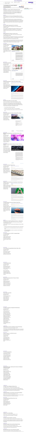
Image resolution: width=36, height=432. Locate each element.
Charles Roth (5, 414)
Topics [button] (12, 2)
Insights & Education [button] (7, 2)
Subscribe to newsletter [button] (31, 2)
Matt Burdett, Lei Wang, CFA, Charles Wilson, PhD (9, 26)
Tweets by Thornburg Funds (26, 9)
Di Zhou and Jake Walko (7, 101)
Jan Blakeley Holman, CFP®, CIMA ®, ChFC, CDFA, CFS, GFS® (11, 34)
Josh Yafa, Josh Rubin (6, 351)
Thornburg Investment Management (16, 10)
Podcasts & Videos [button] (7, 3)
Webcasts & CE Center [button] (17, 2)
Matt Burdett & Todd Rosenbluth (7, 10)
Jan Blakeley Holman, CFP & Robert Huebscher (9, 17)
